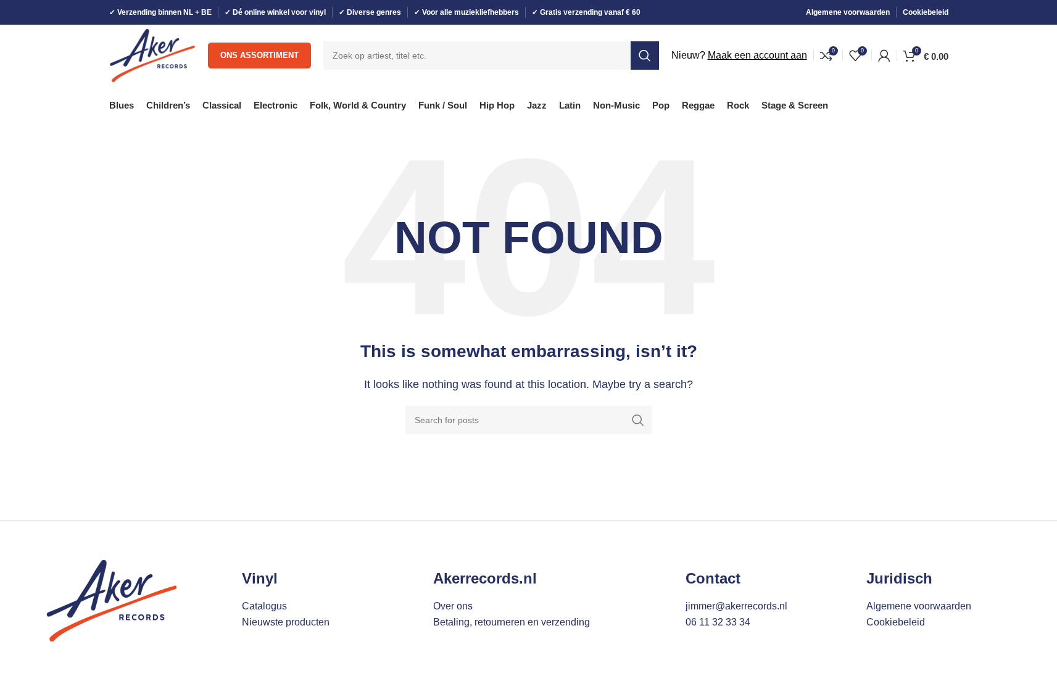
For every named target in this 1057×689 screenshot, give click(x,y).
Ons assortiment (259, 55)
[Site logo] (152, 54)
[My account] (884, 55)
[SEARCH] (645, 55)
